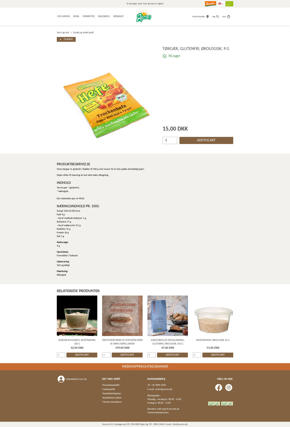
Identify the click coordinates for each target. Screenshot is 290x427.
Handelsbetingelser (111, 393)
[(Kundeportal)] (72, 379)
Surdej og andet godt (83, 32)
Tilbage (68, 39)
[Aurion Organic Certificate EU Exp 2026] (229, 3)
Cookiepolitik (108, 389)
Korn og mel (63, 32)
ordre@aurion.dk (163, 389)
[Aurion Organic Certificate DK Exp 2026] (220, 3)
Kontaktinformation (111, 398)
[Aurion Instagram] (228, 387)
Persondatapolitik (110, 385)
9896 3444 (158, 424)
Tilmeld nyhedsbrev (112, 402)
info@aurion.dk (180, 424)
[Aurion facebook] (218, 387)
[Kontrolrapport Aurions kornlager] (214, 403)
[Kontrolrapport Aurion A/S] (227, 403)
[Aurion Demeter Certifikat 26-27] (210, 3)
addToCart (206, 140)
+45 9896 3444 (158, 385)
